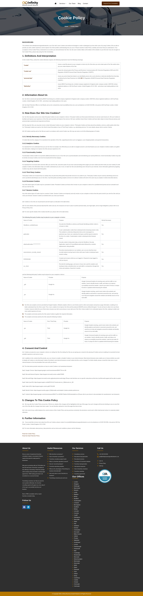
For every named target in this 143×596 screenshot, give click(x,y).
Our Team (72, 3)
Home (55, 3)
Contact (85, 3)
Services (62, 3)
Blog (79, 3)
